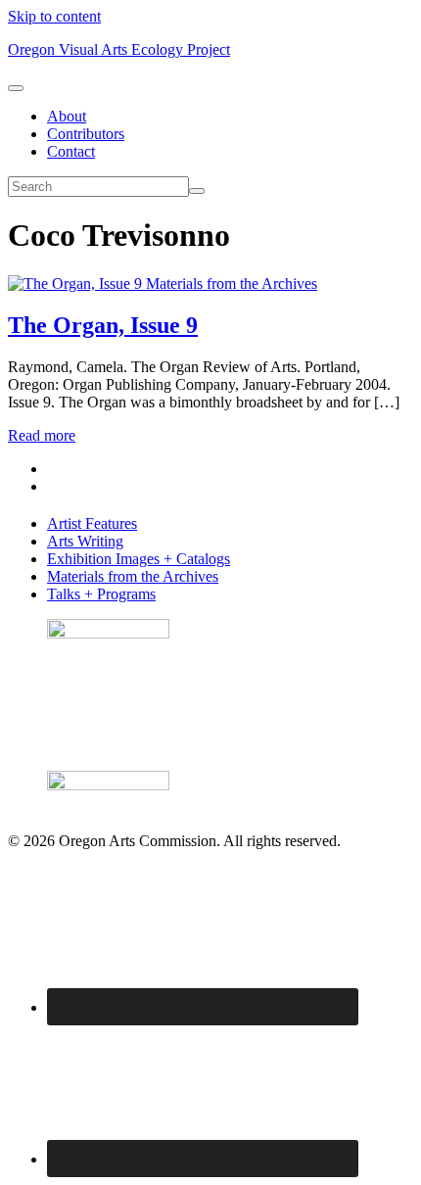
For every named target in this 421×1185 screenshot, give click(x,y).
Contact (71, 151)
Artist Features (92, 523)
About (66, 116)
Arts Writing (85, 541)
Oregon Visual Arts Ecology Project (119, 49)
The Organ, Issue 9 (103, 325)
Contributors (85, 133)
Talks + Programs (101, 594)
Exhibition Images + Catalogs (138, 558)
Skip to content (54, 16)
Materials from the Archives (231, 283)
